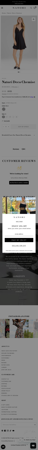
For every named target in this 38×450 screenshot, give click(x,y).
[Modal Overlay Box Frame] (19, 225)
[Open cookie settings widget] (3, 447)
